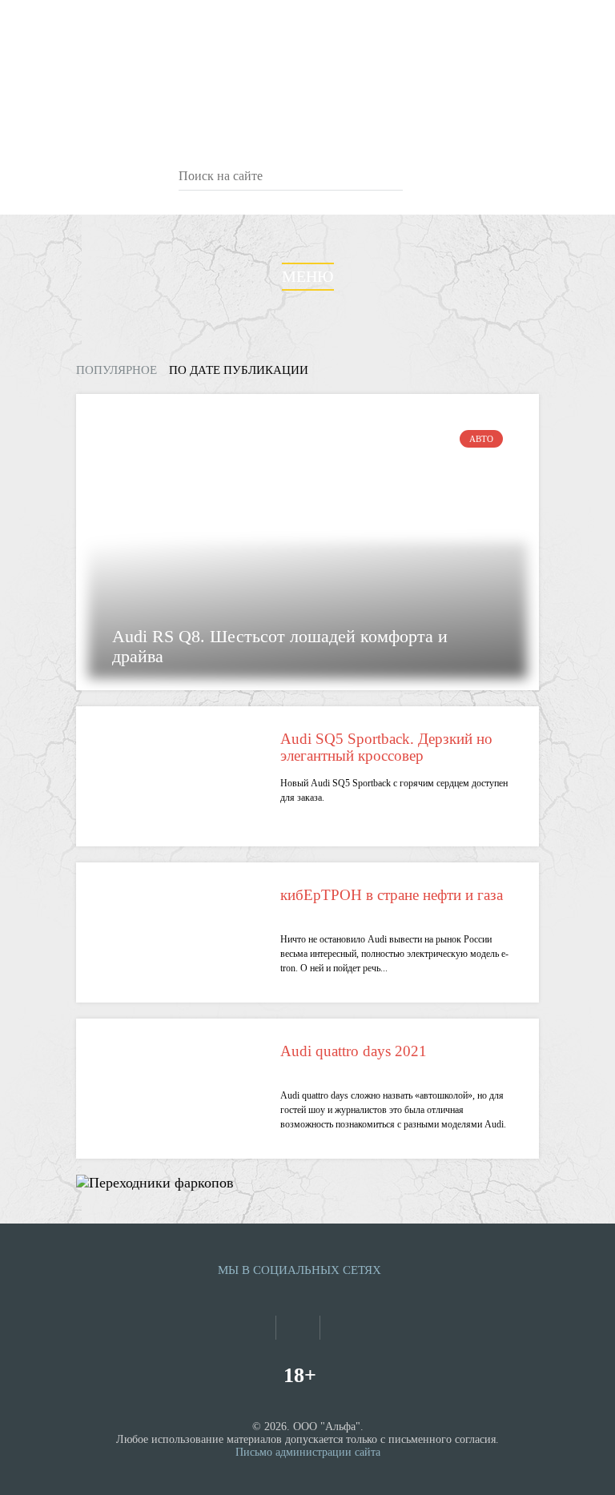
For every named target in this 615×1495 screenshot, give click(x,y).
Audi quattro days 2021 (353, 1051)
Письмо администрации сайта (307, 1452)
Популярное (116, 370)
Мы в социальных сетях (299, 1270)
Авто (481, 439)
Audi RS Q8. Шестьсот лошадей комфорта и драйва (280, 646)
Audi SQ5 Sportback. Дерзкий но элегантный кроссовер (386, 747)
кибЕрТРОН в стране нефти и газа (391, 894)
